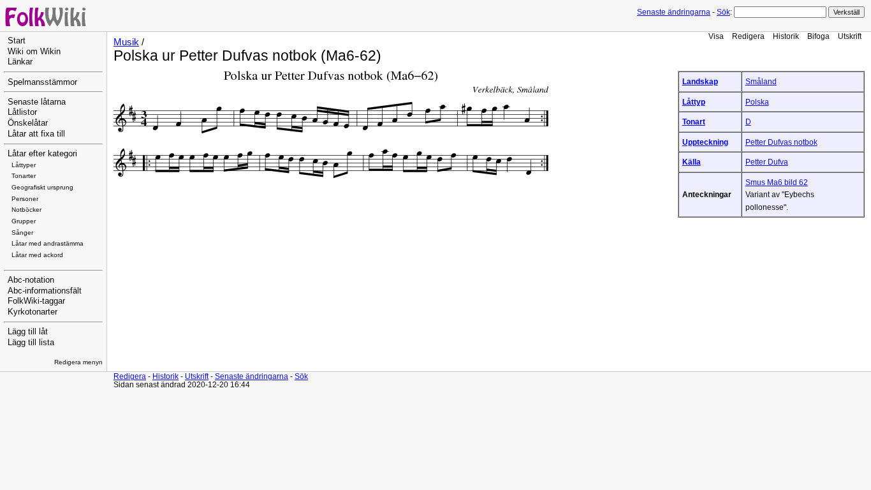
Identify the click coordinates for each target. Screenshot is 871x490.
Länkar (20, 61)
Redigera (748, 36)
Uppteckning (705, 142)
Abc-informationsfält (45, 290)
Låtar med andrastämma (47, 243)
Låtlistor (22, 112)
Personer (24, 198)
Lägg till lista (31, 342)
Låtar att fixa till (36, 134)
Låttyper (23, 164)
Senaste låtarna (37, 102)
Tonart (693, 121)
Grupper (23, 221)
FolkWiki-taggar (36, 301)
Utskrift (849, 36)
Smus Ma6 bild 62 (776, 182)
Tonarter (23, 175)
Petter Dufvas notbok (781, 142)
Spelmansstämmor (42, 82)
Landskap (700, 81)
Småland (761, 81)
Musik (126, 42)
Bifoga (818, 36)
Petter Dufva (766, 162)
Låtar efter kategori (42, 153)
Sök (723, 12)
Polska (757, 102)
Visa (716, 36)
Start (17, 40)
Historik (786, 36)
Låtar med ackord (37, 254)
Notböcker (26, 209)
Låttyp (693, 102)
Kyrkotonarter (32, 312)
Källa (691, 162)
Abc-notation (31, 280)
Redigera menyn (78, 362)
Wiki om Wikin (34, 51)
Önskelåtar (28, 123)
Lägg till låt (28, 331)
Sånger (22, 232)
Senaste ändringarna (673, 12)
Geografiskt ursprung (42, 187)
